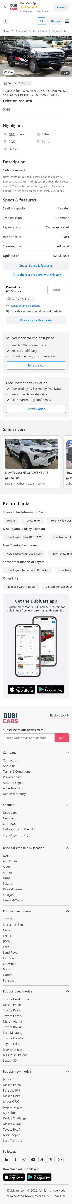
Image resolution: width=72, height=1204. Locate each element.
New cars (9, 818)
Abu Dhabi (10, 861)
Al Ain (7, 867)
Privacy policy (12, 777)
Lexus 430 (10, 1060)
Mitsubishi (10, 969)
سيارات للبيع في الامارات (18, 835)
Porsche (8, 980)
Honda (7, 975)
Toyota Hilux (32, 520)
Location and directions (25, 305)
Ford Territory (12, 1141)
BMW (6, 941)
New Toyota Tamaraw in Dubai (25, 570)
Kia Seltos (9, 1113)
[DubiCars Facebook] (15, 1159)
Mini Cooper (11, 1135)
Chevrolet (9, 964)
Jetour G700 (11, 1102)
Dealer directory (14, 794)
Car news (9, 824)
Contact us (10, 760)
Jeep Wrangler (13, 1049)
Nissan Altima (12, 1021)
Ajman (7, 872)
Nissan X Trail (12, 1124)
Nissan (7, 930)
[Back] (6, 21)
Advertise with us (15, 788)
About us (9, 766)
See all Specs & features (36, 266)
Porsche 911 (11, 1090)
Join (61, 738)
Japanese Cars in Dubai (21, 586)
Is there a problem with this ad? (39, 275)
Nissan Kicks (11, 1096)
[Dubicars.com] (10, 718)
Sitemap (8, 805)
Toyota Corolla (13, 1038)
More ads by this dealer (36, 320)
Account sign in (13, 783)
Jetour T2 (9, 1079)
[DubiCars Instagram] (24, 1159)
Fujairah (8, 884)
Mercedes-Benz (13, 925)
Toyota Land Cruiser (17, 999)
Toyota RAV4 (11, 1129)
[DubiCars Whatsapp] (60, 1159)
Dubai (7, 878)
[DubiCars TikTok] (42, 1159)
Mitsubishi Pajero (15, 1055)
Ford (6, 947)
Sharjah (8, 895)
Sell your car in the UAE (19, 829)
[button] (5, 7)
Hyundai (9, 958)
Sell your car (36, 365)
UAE (6, 856)
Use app (55, 21)
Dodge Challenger (15, 1118)
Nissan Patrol (12, 1005)
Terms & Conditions (16, 771)
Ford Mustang (12, 1033)
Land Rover (11, 952)
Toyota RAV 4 (12, 1027)
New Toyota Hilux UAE (20, 537)
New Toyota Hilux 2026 (21, 553)
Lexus (7, 936)
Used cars (10, 813)
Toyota (11, 520)
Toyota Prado (12, 1010)
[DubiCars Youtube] (33, 1159)
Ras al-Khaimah (13, 889)
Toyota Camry (12, 1016)
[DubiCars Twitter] (51, 1159)
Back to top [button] (58, 715)
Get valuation (36, 409)
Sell (41, 21)
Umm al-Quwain (14, 900)
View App (61, 7)
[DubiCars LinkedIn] (6, 1159)
